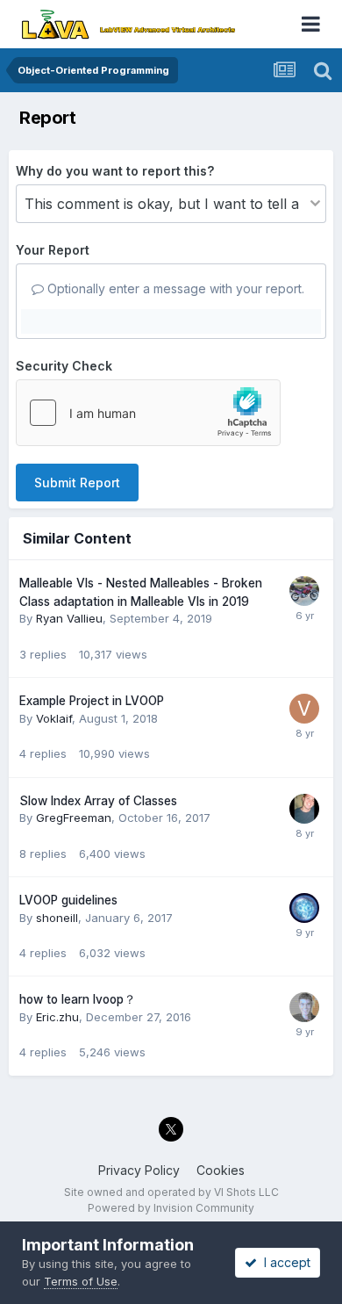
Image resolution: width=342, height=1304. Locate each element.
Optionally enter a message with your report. (174, 288)
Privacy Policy (139, 1170)
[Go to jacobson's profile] (304, 1007)
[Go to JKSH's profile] (304, 908)
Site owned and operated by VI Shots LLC (171, 1192)
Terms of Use (81, 1281)
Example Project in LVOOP (91, 701)
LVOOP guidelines (68, 900)
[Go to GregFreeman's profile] (304, 809)
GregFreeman (73, 817)
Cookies (220, 1170)
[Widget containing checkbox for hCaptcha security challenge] (148, 412)
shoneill (57, 918)
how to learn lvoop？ (77, 999)
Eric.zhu (57, 1017)
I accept (283, 1262)
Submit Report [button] (77, 482)
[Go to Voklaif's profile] (304, 709)
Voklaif (54, 718)
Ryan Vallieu (69, 618)
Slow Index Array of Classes (98, 801)
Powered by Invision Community (171, 1207)
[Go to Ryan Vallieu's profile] (304, 591)
